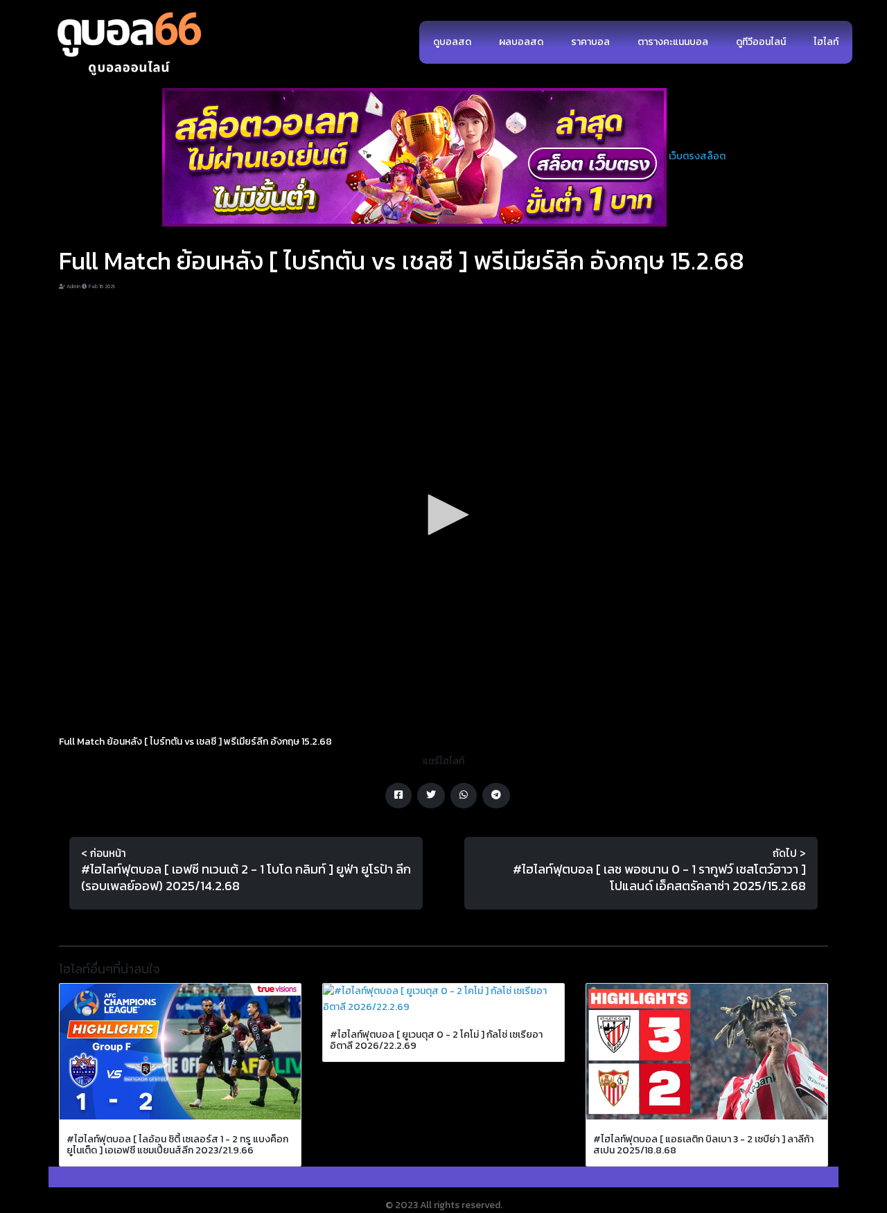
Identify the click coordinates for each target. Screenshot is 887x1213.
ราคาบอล (590, 42)
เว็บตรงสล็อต (697, 156)
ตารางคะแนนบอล (673, 42)
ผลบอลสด (521, 42)
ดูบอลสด (452, 42)
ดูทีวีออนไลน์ (761, 42)
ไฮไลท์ (826, 42)
